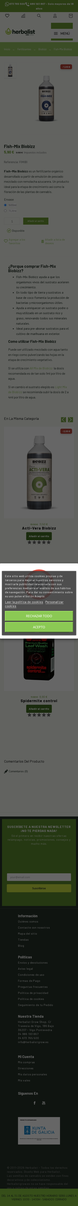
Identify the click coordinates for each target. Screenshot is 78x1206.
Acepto (39, 627)
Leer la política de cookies (24, 602)
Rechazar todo (39, 616)
